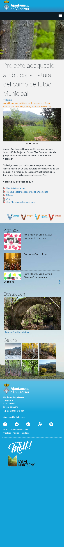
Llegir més (9, 282)
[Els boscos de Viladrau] (30, 358)
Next (58, 124)
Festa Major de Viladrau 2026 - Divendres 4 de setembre (38, 236)
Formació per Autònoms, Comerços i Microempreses (25, 106)
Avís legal (7, 433)
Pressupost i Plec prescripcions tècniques (27, 192)
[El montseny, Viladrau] (13, 358)
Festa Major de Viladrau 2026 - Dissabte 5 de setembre (38, 276)
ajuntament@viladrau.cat (14, 417)
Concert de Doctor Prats (36, 254)
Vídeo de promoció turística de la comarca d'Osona (28, 103)
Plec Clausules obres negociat (21, 202)
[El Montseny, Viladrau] (47, 375)
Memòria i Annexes (15, 188)
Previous (5, 124)
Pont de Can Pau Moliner (17, 332)
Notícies (8, 100)
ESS (8, 198)
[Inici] (16, 5)
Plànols (9, 195)
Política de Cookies (21, 433)
